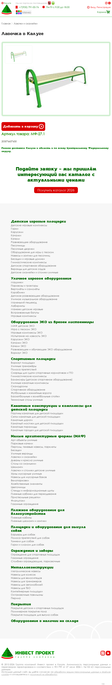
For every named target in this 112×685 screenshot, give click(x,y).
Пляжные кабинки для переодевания (33, 494)
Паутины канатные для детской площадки (37, 413)
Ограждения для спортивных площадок (35, 554)
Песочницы (18, 245)
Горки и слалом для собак (27, 544)
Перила (16, 598)
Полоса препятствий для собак (30, 538)
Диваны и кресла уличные (27, 460)
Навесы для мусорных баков (29, 477)
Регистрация (104, 7)
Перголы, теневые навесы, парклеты (33, 447)
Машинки (17, 282)
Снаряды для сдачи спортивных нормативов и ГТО (42, 373)
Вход (93, 7)
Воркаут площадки (23, 362)
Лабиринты (18, 306)
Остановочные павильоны (27, 594)
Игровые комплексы (23, 316)
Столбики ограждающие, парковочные (35, 561)
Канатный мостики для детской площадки (37, 423)
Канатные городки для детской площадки (37, 430)
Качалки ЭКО (19, 342)
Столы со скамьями (23, 463)
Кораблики (18, 292)
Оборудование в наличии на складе (44, 621)
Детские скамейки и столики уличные (34, 272)
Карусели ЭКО (20, 339)
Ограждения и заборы (32, 550)
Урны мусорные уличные (26, 473)
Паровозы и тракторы (24, 285)
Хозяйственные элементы (26, 483)
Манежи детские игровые (27, 309)
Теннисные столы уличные (27, 399)
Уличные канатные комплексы (30, 383)
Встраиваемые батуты (25, 312)
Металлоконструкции (32, 567)
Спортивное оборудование (28, 389)
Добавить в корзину (20, 126)
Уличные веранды (22, 453)
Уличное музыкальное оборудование (34, 299)
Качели (15, 238)
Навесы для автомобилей (27, 584)
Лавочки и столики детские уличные (33, 470)
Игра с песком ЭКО (23, 329)
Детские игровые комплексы (29, 225)
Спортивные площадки (33, 359)
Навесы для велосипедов (26, 578)
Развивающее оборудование (29, 242)
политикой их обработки (43, 674)
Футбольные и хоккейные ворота (31, 393)
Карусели (17, 232)
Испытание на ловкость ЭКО (29, 336)
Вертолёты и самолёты (25, 289)
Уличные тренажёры (23, 366)
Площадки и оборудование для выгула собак (48, 528)
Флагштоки (18, 500)
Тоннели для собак (22, 541)
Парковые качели (22, 443)
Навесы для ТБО (20, 588)
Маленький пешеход (24, 302)
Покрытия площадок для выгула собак (34, 615)
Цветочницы (18, 487)
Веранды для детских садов (28, 269)
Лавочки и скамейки (25, 23)
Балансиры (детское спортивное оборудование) (41, 379)
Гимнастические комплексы (29, 262)
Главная (5, 23)
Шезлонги (17, 467)
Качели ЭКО (18, 346)
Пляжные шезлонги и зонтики (28, 521)
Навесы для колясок (23, 574)
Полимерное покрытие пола (29, 611)
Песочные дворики (22, 249)
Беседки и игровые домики (28, 259)
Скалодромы (19, 386)
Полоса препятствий (23, 369)
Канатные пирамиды (24, 426)
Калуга (7, 3)
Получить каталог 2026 (56, 190)
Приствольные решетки (25, 497)
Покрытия (21, 604)
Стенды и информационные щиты (32, 490)
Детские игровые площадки (38, 221)
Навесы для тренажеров (26, 581)
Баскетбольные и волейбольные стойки (35, 396)
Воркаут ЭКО (19, 352)
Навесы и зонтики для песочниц (30, 255)
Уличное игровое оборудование (41, 278)
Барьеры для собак (23, 534)
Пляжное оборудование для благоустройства (37, 511)
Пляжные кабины (21, 517)
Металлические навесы (25, 571)
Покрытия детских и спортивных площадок (37, 608)
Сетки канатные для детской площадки (35, 416)
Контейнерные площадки (27, 591)
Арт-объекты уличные (24, 440)
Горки (14, 228)
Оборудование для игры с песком (32, 252)
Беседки (16, 450)
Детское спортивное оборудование (33, 265)
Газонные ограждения (24, 504)
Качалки (16, 235)
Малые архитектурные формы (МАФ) (48, 436)
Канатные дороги (22, 420)
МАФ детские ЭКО (23, 326)
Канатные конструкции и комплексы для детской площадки (51, 407)
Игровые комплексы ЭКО (27, 332)
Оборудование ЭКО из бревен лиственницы (52, 322)
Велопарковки (20, 480)
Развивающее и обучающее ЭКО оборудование (41, 349)
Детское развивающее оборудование (35, 295)
